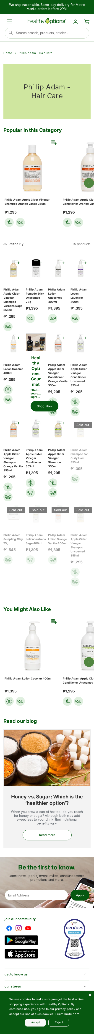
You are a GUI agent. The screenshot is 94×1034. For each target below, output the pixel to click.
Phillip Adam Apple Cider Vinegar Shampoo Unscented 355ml (78, 545)
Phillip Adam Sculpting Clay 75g (13, 539)
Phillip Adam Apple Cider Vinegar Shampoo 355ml (56, 458)
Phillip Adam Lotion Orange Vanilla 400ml (57, 539)
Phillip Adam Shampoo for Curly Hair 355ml (79, 456)
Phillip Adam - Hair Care (35, 53)
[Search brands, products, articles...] (11, 33)
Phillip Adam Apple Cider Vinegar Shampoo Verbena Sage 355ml (12, 300)
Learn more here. (68, 1014)
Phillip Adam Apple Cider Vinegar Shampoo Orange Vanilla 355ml (27, 201)
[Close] (90, 995)
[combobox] (47, 33)
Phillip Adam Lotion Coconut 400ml (13, 369)
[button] (10, 22)
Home (7, 53)
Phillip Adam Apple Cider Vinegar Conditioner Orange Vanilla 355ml (58, 375)
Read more (47, 835)
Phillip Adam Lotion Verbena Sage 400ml (36, 539)
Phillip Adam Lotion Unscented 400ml (56, 295)
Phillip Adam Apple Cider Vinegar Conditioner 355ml (34, 458)
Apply (80, 895)
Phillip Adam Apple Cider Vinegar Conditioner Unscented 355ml (78, 375)
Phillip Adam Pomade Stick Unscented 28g (35, 295)
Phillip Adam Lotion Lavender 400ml (78, 295)
